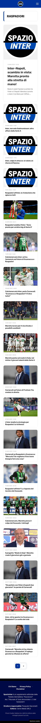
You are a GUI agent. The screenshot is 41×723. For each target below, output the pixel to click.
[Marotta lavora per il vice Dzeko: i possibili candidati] (20, 316)
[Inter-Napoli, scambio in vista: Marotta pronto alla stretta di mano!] (20, 63)
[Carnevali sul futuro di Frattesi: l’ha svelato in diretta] (20, 380)
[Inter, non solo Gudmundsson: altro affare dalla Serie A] (20, 119)
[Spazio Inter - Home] (20, 4)
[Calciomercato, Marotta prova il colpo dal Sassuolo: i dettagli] (20, 511)
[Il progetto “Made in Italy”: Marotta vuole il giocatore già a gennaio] (20, 543)
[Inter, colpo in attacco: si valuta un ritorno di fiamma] (20, 151)
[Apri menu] (37, 4)
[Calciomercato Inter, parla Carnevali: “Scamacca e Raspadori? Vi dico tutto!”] (20, 283)
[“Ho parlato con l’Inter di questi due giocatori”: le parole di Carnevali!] (20, 575)
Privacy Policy (25, 686)
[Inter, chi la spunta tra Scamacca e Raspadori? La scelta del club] (20, 607)
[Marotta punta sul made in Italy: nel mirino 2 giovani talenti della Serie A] (20, 348)
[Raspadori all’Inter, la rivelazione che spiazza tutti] (20, 183)
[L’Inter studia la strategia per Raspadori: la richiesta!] (20, 412)
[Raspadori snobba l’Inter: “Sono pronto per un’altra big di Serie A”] (20, 215)
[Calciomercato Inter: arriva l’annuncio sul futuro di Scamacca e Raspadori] (20, 248)
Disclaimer (20, 689)
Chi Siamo (12, 686)
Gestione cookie (35, 721)
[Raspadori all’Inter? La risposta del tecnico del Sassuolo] (20, 479)
